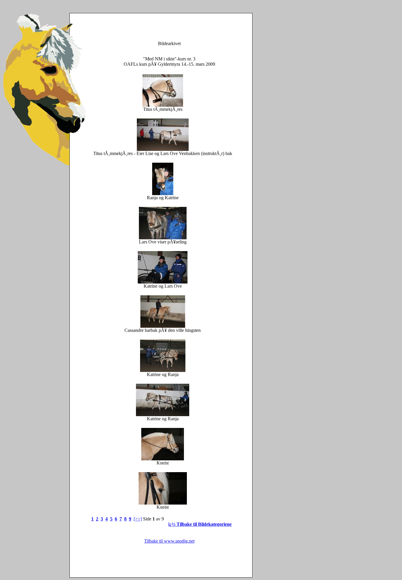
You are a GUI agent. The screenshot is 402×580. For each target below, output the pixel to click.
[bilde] (162, 105)
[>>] (138, 518)
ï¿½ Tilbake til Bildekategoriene (200, 524)
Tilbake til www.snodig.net (169, 540)
